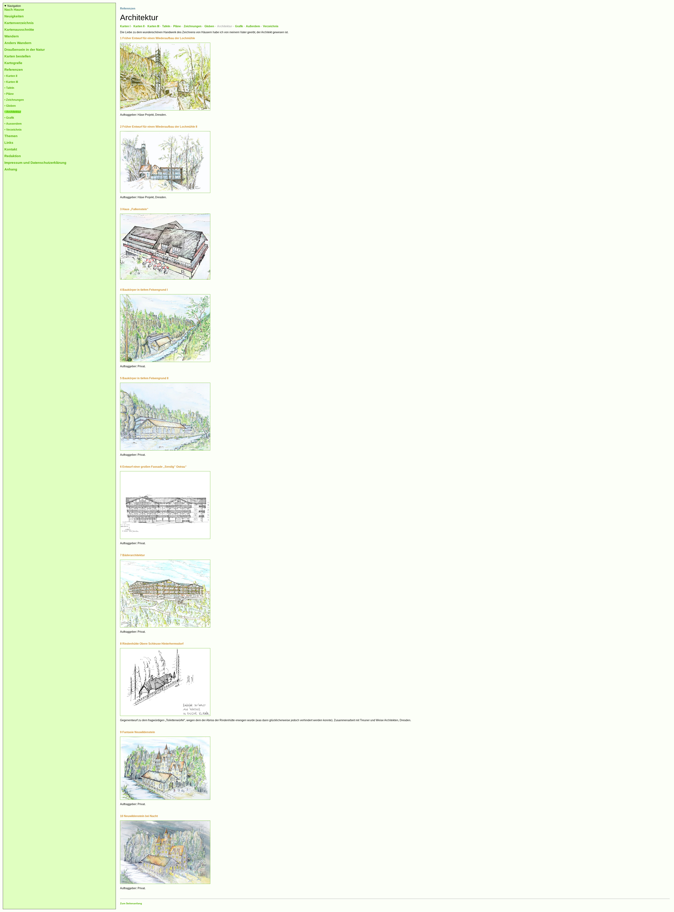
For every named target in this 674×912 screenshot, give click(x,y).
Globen (209, 26)
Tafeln (166, 26)
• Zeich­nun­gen (14, 99)
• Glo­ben (10, 105)
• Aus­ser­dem (13, 123)
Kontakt (10, 149)
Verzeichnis (270, 26)
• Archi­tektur (12, 111)
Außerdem (253, 26)
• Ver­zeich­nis (13, 129)
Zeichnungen (192, 26)
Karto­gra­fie (13, 63)
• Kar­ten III (11, 81)
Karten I (125, 26)
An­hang (10, 169)
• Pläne (9, 93)
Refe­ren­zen (13, 69)
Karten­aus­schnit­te (19, 29)
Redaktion (12, 156)
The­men (11, 136)
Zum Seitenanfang (131, 903)
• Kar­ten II (10, 75)
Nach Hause (14, 9)
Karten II (138, 26)
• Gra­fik (9, 117)
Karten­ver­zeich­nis (19, 23)
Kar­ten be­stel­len (17, 56)
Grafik (239, 26)
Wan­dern (11, 36)
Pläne (177, 26)
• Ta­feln (9, 87)
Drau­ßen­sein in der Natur (24, 49)
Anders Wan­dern (17, 43)
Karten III (153, 26)
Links (8, 142)
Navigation (14, 5)
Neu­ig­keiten (14, 16)
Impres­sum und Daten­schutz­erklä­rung (35, 162)
